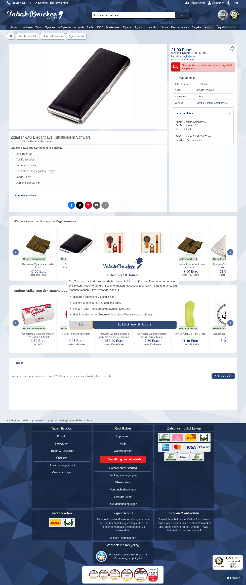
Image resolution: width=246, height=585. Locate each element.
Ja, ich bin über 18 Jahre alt (134, 324)
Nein (81, 324)
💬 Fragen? (233, 577)
